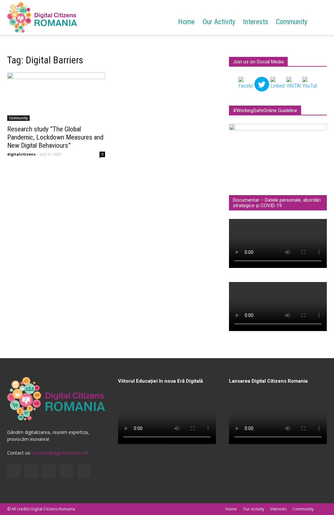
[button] (319, 22)
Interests (255, 22)
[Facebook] (13, 471)
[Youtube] (84, 471)
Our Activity (219, 22)
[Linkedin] (48, 471)
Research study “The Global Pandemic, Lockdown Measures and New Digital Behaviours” (55, 137)
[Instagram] (31, 471)
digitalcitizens (21, 154)
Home (186, 22)
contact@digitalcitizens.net (60, 453)
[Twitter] (66, 471)
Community (291, 22)
